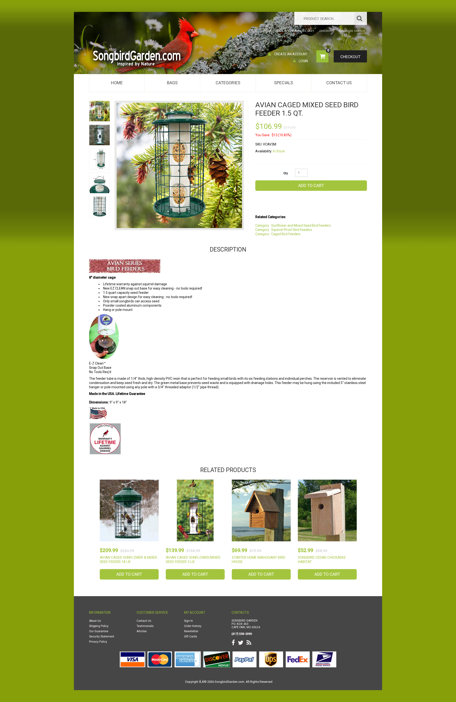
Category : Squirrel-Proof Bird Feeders (283, 230)
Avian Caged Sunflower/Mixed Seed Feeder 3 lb (193, 559)
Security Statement (101, 636)
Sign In (188, 620)
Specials (283, 82)
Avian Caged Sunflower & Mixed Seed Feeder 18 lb (128, 559)
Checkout (350, 56)
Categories (228, 82)
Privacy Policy (98, 641)
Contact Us (339, 82)
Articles (142, 631)
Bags (172, 82)
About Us (95, 620)
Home (117, 82)
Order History (192, 626)
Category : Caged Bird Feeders (277, 234)
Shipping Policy (99, 626)
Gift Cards (190, 636)
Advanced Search (352, 31)
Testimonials (145, 626)
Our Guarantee (98, 631)
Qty (285, 173)
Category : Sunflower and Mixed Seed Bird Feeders (293, 225)
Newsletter (191, 631)
